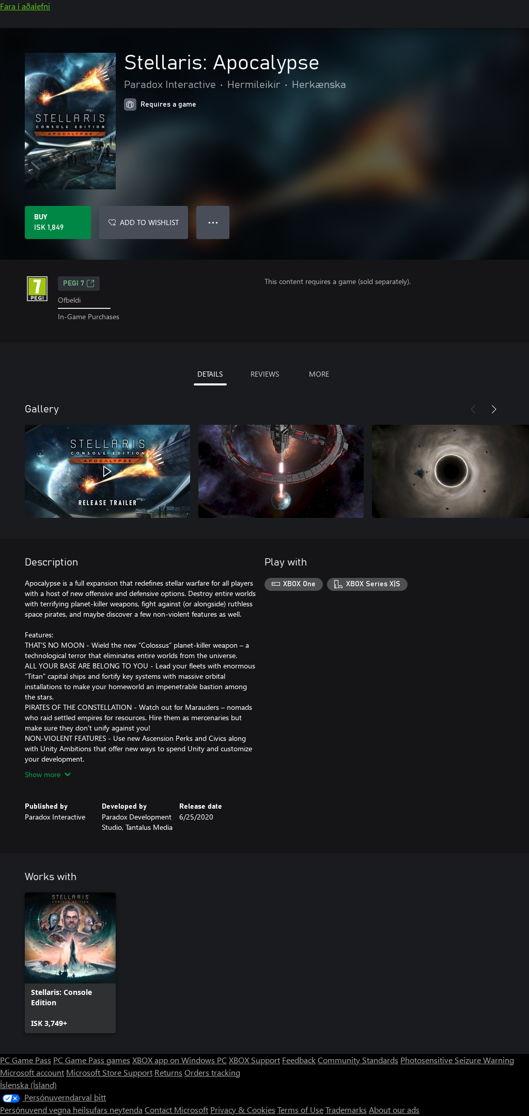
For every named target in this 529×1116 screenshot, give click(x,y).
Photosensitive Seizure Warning (457, 1059)
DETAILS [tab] (210, 374)
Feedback (299, 1059)
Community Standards (358, 1059)
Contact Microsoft (176, 1109)
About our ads (394, 1109)
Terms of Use (300, 1109)
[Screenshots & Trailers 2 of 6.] (281, 471)
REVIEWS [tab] (265, 374)
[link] (70, 962)
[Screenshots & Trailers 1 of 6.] (107, 471)
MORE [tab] (319, 374)
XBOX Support (254, 1059)
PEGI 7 (73, 283)
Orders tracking (212, 1072)
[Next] (494, 409)
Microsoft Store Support (109, 1072)
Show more (42, 774)
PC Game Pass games (91, 1059)
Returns (168, 1072)
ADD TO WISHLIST (149, 222)
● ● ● (213, 222)
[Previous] (473, 409)
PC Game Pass (25, 1059)
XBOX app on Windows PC (179, 1059)
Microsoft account (32, 1072)
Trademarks (346, 1109)
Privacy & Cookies (242, 1109)
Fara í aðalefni (25, 6)
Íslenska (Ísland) (28, 1084)
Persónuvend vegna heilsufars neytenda (71, 1109)
